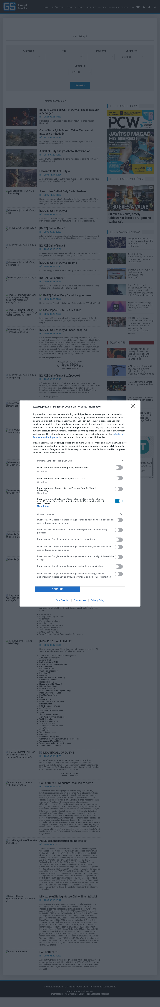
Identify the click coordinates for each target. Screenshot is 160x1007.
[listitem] (80, 460)
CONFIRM (57, 589)
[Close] (134, 407)
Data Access (80, 600)
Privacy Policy (98, 600)
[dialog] (80, 503)
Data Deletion (62, 600)
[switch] (119, 467)
